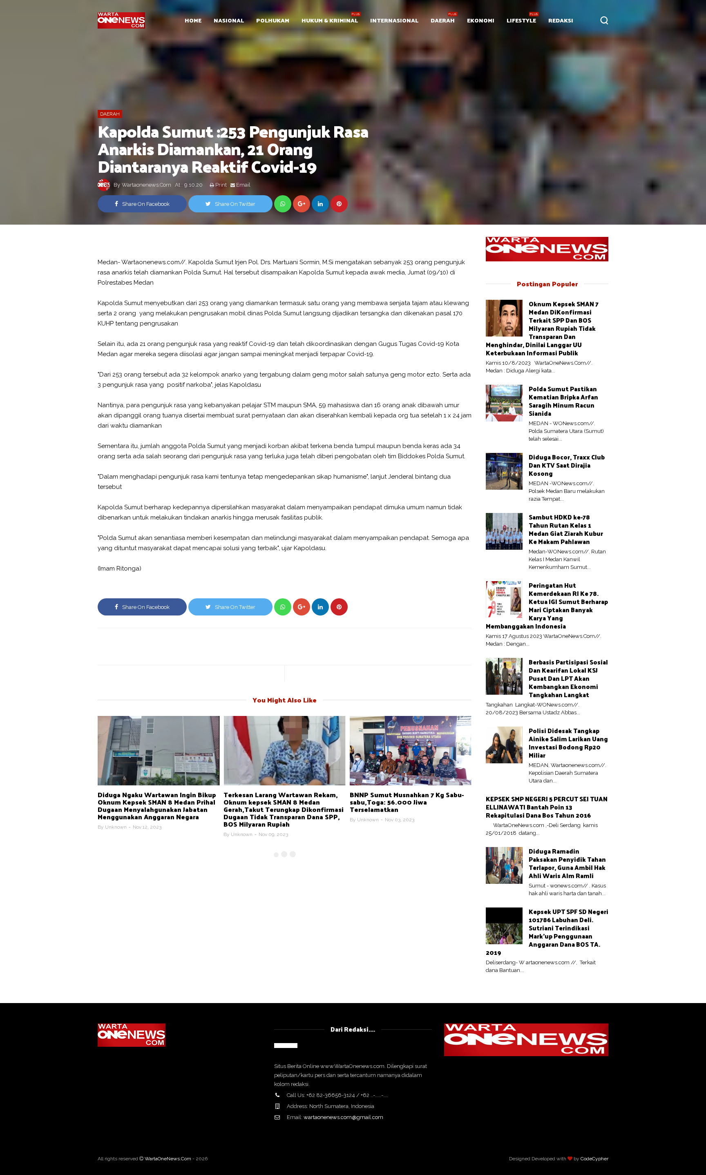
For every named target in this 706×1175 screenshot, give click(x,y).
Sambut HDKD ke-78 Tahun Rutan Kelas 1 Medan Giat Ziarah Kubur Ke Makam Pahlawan (566, 529)
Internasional (394, 20)
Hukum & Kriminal (330, 20)
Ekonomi (480, 20)
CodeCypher (594, 1159)
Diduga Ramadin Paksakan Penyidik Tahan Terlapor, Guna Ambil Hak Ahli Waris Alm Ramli (567, 863)
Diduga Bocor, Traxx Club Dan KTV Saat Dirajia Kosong (567, 465)
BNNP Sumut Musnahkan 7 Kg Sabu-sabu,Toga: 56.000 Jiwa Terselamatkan (407, 802)
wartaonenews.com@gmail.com (343, 1117)
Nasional (229, 20)
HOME (193, 20)
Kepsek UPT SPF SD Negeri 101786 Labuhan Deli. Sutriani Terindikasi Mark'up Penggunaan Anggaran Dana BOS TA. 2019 (547, 932)
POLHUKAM (272, 20)
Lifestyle (521, 20)
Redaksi (560, 20)
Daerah (443, 20)
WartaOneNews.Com (168, 1159)
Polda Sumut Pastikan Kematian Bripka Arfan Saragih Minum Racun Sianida (563, 401)
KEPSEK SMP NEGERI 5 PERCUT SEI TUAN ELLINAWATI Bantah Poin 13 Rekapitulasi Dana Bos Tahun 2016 (547, 806)
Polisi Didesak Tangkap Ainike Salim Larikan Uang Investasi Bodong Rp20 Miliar (568, 742)
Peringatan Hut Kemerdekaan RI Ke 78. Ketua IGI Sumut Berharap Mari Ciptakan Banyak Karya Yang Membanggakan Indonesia (547, 605)
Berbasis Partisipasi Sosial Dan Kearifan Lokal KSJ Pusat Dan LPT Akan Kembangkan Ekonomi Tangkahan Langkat (568, 678)
